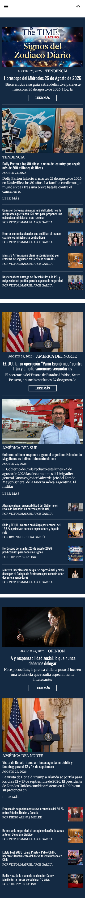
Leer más (42, 98)
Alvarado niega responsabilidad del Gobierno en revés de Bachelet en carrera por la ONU (30, 507)
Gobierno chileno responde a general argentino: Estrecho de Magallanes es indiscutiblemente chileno (42, 456)
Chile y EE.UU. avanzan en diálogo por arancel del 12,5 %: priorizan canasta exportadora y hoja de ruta (31, 528)
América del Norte (56, 356)
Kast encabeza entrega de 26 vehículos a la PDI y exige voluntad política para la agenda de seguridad (32, 278)
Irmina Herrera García (27, 537)
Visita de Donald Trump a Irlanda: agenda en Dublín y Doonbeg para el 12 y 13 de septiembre (37, 764)
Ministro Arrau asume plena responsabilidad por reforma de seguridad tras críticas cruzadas (30, 257)
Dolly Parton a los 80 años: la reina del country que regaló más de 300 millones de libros (41, 166)
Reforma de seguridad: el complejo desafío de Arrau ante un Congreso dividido (33, 832)
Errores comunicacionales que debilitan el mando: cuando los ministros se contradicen (31, 235)
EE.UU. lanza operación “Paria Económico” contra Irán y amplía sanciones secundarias (42, 366)
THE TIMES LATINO (22, 557)
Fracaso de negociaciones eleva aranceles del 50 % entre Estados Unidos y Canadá (33, 810)
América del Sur (20, 447)
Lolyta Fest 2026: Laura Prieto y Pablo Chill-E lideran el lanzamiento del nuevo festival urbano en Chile (32, 855)
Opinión (56, 651)
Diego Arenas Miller (25, 817)
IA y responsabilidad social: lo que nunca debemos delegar (42, 660)
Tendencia (56, 71)
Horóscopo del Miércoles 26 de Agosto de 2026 (42, 78)
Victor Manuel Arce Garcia (30, 222)
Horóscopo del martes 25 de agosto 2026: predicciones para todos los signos (27, 550)
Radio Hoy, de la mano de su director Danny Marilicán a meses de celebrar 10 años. (28, 877)
